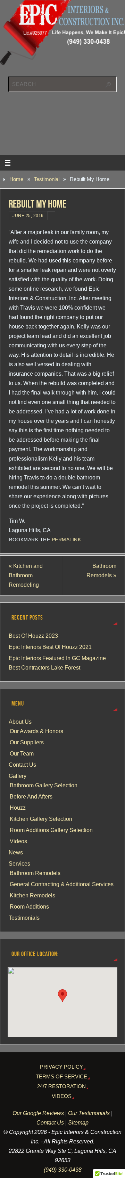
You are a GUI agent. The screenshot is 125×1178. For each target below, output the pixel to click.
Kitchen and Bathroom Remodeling (26, 575)
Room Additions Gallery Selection (51, 830)
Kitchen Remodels (32, 895)
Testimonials (24, 918)
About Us (20, 721)
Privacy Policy (61, 1067)
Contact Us (22, 764)
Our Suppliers (27, 742)
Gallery (17, 776)
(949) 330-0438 (63, 1169)
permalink (66, 539)
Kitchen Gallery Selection (41, 819)
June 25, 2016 (28, 215)
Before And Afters (31, 796)
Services (19, 863)
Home (16, 179)
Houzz (18, 807)
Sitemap (78, 1122)
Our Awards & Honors (36, 731)
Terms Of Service (61, 1076)
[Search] (108, 84)
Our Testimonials (89, 1113)
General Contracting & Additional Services (62, 884)
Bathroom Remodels (101, 570)
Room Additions (29, 906)
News (16, 852)
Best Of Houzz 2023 (33, 636)
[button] (62, 996)
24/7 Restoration (61, 1086)
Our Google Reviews (38, 1113)
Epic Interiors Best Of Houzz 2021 (50, 647)
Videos (18, 841)
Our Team (22, 753)
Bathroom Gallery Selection (43, 785)
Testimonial (46, 179)
